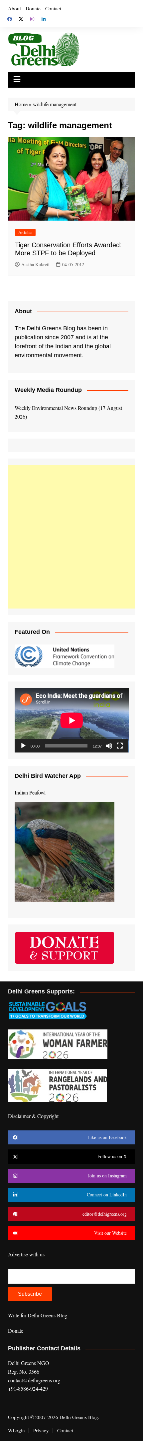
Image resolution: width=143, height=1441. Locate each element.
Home (21, 104)
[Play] (23, 745)
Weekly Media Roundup (48, 390)
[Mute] (109, 745)
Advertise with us (26, 1254)
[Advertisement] (71, 537)
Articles (25, 232)
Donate (33, 8)
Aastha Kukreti (35, 264)
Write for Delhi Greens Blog (37, 1315)
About (14, 8)
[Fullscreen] (119, 745)
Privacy (41, 1430)
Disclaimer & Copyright (33, 1115)
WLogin (16, 1430)
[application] (72, 720)
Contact (53, 8)
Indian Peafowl (30, 792)
